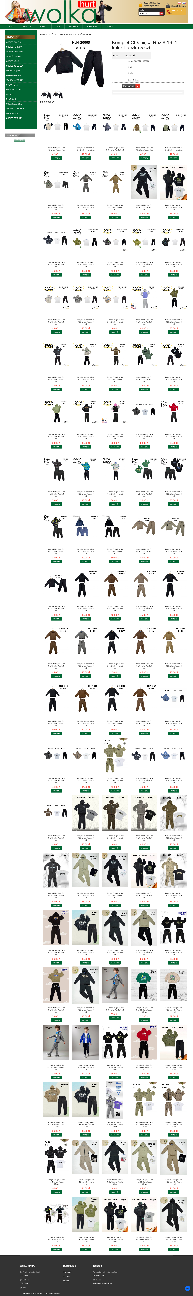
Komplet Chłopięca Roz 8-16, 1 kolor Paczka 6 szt (144, 781)
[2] (46, 94)
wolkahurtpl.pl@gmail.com (102, 1283)
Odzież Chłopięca (74, 34)
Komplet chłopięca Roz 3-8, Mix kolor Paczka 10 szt (56, 1067)
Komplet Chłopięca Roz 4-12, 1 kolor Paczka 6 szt (173, 723)
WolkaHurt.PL (40, 1293)
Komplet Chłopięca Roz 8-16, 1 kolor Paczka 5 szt (56, 207)
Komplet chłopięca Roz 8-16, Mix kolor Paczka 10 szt (144, 1010)
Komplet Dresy (87, 34)
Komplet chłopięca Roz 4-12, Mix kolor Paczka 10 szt (144, 1125)
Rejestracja (181, 6)
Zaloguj (173, 6)
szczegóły (19, 159)
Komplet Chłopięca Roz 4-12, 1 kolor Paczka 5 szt (144, 437)
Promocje (66, 1277)
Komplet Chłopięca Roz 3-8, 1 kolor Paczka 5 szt (56, 149)
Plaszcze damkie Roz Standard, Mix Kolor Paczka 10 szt (19, 151)
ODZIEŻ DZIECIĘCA (60, 34)
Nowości (66, 1281)
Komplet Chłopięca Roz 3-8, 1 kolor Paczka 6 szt (115, 1009)
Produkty (49, 34)
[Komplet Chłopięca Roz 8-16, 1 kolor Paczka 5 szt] (75, 37)
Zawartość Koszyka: (152, 4)
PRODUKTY (67, 1272)
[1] (58, 94)
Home (42, 34)
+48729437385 (98, 1276)
